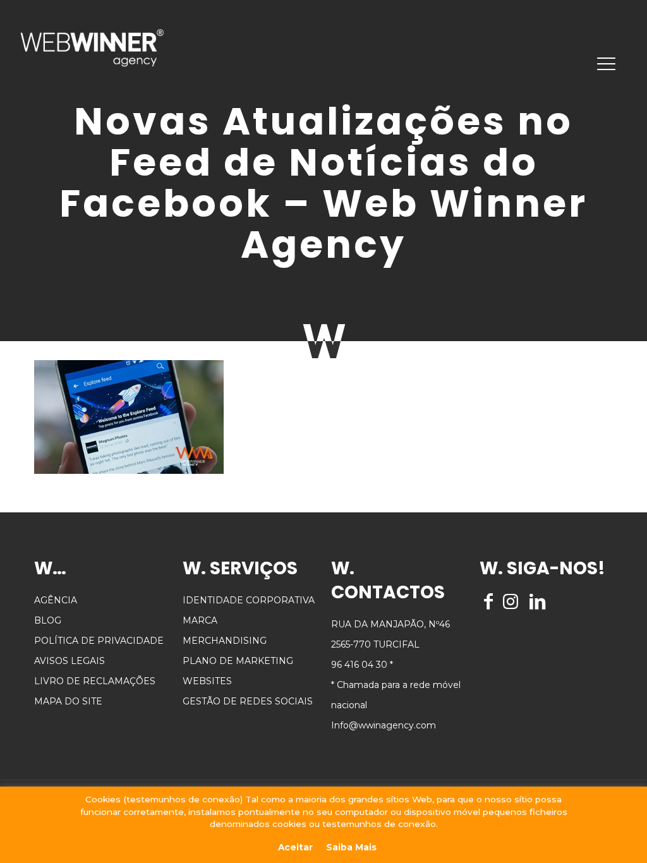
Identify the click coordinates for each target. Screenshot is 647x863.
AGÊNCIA (55, 600)
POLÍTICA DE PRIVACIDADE (99, 640)
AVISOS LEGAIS (69, 661)
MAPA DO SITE (68, 701)
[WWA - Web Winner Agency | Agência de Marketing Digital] (92, 47)
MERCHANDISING (225, 640)
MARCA (200, 620)
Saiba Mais (351, 847)
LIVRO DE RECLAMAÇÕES (94, 681)
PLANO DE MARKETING (238, 661)
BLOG (47, 620)
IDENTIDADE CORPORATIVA (249, 600)
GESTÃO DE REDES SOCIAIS (248, 701)
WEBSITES (207, 681)
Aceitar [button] (295, 847)
